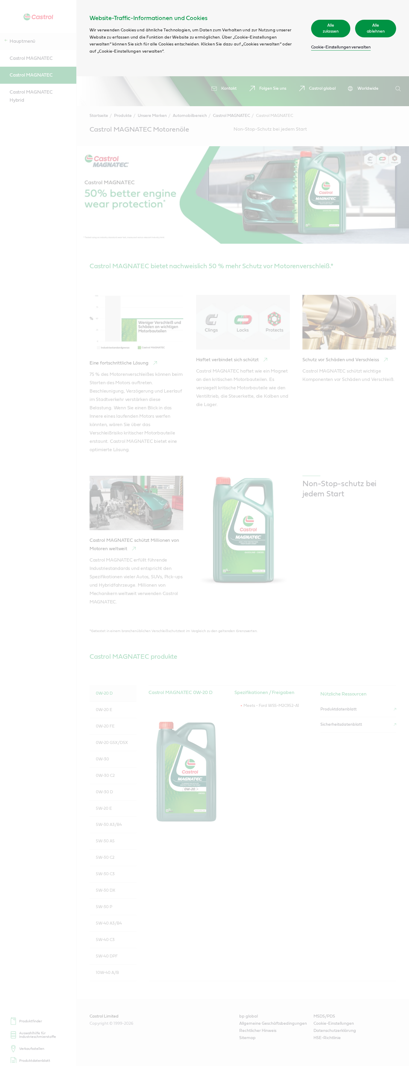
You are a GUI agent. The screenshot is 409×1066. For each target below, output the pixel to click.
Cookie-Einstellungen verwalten (341, 47)
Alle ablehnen (376, 28)
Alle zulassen (331, 28)
